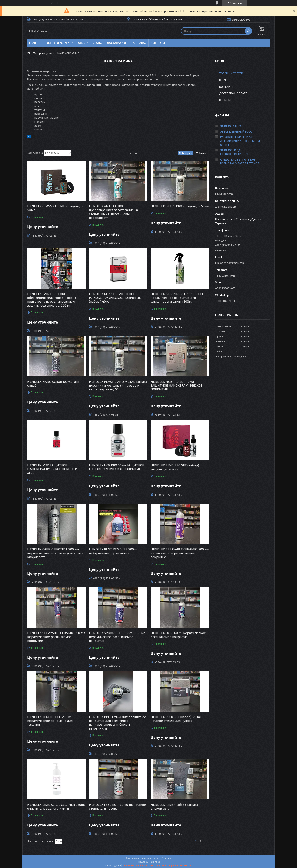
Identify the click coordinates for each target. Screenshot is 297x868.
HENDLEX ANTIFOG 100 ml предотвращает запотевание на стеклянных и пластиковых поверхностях (113, 211)
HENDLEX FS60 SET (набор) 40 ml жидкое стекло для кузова (176, 718)
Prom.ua (166, 857)
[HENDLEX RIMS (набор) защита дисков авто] (180, 779)
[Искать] (248, 31)
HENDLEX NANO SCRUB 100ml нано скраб (53, 383)
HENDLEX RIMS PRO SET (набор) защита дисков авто (175, 467)
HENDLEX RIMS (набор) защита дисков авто (174, 806)
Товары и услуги (57, 42)
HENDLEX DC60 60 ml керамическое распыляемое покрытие (178, 635)
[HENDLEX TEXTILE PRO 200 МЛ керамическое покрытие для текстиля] (56, 691)
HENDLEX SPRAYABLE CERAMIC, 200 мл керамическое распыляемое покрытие (180, 553)
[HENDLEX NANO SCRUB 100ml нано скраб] (56, 356)
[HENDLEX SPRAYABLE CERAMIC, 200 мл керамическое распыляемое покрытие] (180, 524)
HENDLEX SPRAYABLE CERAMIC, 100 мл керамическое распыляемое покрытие (56, 636)
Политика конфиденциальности (173, 865)
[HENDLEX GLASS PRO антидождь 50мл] (180, 181)
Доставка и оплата (121, 42)
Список (203, 153)
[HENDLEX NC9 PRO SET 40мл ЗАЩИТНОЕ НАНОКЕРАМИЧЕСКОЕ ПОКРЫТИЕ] (180, 356)
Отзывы (225, 100)
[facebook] (29, 137)
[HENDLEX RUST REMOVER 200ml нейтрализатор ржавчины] (118, 524)
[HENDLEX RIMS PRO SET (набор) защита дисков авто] (180, 440)
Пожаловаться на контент (138, 865)
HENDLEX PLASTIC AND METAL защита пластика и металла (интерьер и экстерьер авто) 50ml (118, 385)
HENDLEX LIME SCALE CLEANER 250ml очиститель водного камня (56, 806)
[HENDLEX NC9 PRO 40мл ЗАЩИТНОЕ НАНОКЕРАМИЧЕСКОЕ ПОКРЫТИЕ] (118, 440)
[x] (33, 137)
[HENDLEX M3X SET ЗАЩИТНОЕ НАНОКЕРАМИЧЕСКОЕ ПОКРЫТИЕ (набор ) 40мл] (118, 268)
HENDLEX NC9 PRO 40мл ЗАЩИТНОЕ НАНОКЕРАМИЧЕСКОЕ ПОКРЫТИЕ (116, 467)
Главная (35, 42)
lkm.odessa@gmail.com (230, 262)
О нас (142, 42)
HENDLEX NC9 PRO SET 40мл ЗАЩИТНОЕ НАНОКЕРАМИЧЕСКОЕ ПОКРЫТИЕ (176, 385)
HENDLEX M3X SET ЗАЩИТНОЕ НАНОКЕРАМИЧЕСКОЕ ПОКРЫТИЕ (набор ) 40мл (115, 297)
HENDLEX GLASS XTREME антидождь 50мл (55, 208)
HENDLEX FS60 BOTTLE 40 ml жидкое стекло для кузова (117, 806)
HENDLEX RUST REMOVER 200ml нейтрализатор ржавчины (113, 551)
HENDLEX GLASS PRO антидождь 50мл (180, 206)
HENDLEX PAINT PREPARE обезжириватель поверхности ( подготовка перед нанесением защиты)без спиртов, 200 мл (51, 299)
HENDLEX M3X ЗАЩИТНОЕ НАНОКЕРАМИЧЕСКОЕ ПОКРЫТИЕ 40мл (53, 469)
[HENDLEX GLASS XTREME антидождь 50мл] (56, 181)
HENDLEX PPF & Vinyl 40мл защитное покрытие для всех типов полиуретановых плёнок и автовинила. (117, 722)
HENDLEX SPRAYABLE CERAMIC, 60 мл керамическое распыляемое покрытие (117, 636)
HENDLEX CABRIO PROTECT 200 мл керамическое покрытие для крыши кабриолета (55, 553)
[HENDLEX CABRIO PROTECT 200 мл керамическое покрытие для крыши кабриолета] (56, 524)
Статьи (98, 42)
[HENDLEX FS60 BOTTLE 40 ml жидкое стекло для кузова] (118, 779)
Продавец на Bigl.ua (148, 861)
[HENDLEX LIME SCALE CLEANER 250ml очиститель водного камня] (56, 779)
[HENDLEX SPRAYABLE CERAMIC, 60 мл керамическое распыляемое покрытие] (118, 607)
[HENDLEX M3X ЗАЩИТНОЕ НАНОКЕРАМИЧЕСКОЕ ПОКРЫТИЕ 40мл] (56, 440)
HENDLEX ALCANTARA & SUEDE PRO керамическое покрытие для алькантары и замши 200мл (177, 297)
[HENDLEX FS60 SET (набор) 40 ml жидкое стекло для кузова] (180, 691)
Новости (82, 42)
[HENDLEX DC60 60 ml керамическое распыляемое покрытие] (180, 607)
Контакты (158, 42)
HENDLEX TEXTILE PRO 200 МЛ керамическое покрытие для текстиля (50, 720)
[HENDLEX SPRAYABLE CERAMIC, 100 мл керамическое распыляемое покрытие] (56, 607)
